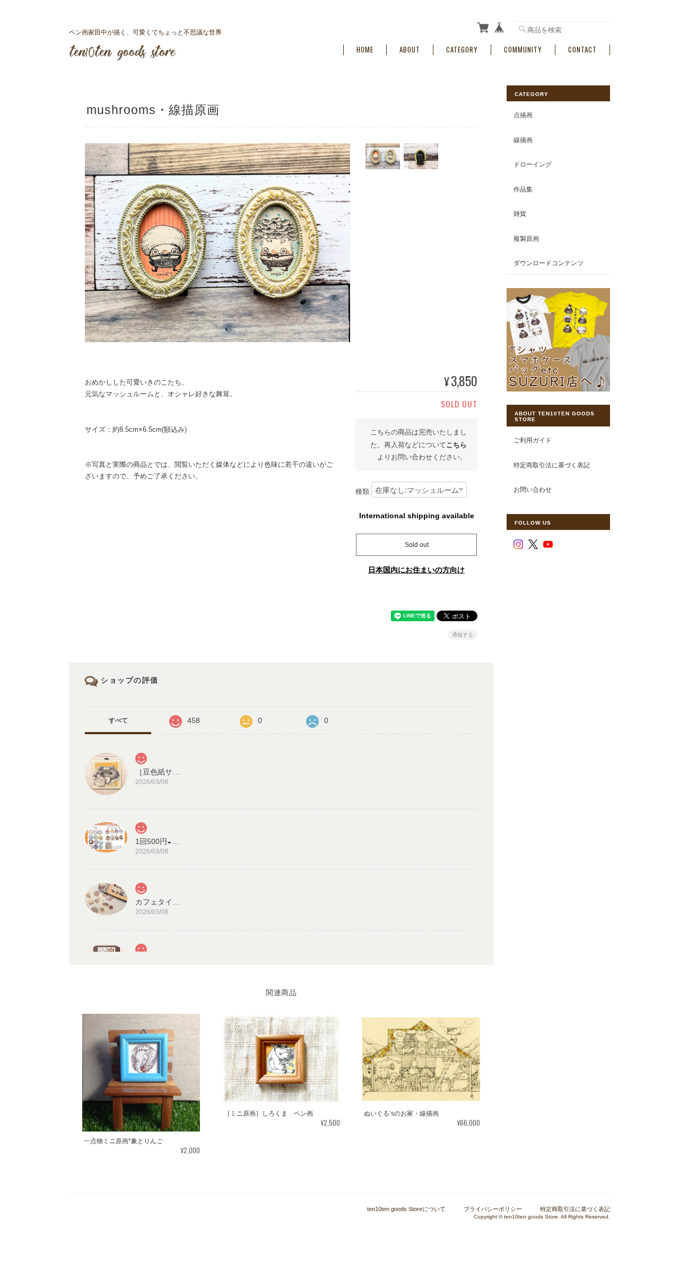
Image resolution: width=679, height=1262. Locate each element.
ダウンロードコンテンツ (548, 262)
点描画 (523, 114)
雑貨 (519, 213)
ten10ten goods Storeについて (406, 1209)
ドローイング (532, 164)
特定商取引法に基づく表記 (551, 465)
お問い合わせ (532, 489)
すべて (118, 720)
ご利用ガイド (532, 440)
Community (523, 50)
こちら (456, 445)
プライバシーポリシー (493, 1209)
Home (364, 50)
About (409, 50)
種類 (362, 492)
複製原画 (526, 238)
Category (462, 50)
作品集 (523, 189)
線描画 (523, 139)
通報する (462, 635)
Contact (582, 50)
